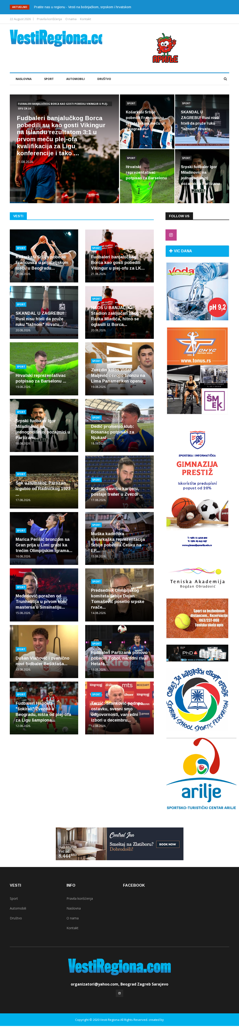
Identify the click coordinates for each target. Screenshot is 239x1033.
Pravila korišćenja (49, 19)
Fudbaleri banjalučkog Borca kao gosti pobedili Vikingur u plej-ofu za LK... (118, 263)
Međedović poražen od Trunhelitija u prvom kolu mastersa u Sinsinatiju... (41, 602)
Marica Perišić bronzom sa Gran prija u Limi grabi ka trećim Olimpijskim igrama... (44, 545)
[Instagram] (171, 235)
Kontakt (85, 19)
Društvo (104, 79)
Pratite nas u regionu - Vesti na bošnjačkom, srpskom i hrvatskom (82, 7)
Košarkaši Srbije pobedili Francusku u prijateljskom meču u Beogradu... (42, 263)
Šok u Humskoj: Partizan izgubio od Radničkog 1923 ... (43, 489)
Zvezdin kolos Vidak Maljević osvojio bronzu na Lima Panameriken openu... (118, 375)
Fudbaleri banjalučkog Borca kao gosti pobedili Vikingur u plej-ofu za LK (63, 104)
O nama (71, 19)
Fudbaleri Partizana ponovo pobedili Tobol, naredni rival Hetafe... (119, 658)
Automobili (75, 79)
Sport (49, 79)
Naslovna (24, 79)
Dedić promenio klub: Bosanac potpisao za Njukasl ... (112, 432)
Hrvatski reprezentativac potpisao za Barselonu (146, 172)
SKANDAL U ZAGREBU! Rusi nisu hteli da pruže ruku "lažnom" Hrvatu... (40, 319)
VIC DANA (182, 251)
